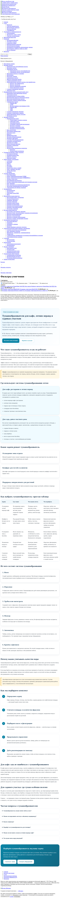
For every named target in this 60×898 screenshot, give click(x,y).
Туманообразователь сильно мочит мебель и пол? (17, 810)
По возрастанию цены (8, 283)
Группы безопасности (13, 199)
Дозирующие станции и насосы (18, 120)
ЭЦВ (11, 108)
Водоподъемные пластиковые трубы (20, 106)
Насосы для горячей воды (17, 83)
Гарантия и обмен (11, 43)
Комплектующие (11, 158)
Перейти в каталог (27, 340)
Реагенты (12, 149)
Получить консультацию (11, 340)
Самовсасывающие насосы (14, 80)
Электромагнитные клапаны (14, 237)
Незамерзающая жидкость (14, 256)
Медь (8, 194)
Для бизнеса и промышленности (12, 31)
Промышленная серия (13, 118)
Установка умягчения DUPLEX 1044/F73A (36, 290)
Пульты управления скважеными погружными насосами (22, 182)
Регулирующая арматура (10, 210)
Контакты (6, 51)
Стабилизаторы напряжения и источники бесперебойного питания (25, 235)
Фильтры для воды (9, 117)
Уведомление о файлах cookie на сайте (17, 48)
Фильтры (9, 172)
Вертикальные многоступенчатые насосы (18, 97)
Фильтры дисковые (15, 125)
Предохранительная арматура (12, 196)
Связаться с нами (10, 861)
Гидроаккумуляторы (12, 153)
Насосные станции (12, 76)
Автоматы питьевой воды (14, 141)
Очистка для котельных (13, 36)
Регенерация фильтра (12, 40)
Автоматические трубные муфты (16, 96)
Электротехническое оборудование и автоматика (17, 228)
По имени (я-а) (43, 283)
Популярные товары (9, 63)
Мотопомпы (10, 75)
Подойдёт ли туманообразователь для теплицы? (17, 827)
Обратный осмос (14, 121)
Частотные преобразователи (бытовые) (17, 186)
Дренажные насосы (12, 69)
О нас (5, 23)
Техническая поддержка (13, 46)
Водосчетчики (11, 239)
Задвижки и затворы (12, 224)
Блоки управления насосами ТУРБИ (16, 176)
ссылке (12, 896)
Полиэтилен (10, 191)
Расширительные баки (13, 155)
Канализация (7, 242)
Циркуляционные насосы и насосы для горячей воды (21, 82)
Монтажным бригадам (10, 37)
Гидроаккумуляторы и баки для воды (14, 152)
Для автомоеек (11, 33)
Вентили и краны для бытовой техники (17, 218)
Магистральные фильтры (13, 144)
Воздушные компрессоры (13, 131)
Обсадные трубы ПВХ (13, 193)
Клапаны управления (12, 145)
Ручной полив (10, 249)
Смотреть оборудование (25, 861)
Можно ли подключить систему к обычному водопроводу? (19, 816)
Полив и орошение (9, 246)
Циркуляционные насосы (17, 87)
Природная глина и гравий (14, 168)
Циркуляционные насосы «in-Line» (16, 114)
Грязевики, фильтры (12, 200)
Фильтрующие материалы (17, 151)
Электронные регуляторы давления (16, 187)
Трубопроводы (8, 189)
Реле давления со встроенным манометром (18, 184)
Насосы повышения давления (18, 86)
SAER (11, 104)
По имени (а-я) (33, 283)
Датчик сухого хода (12, 179)
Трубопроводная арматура (11, 220)
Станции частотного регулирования (16, 229)
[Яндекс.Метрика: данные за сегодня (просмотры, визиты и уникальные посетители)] (6, 888)
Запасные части (11, 90)
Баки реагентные (11, 130)
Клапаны (9, 225)
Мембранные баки (12, 135)
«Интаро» (20, 891)
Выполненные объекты (13, 27)
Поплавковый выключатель (14, 180)
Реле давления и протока (13, 231)
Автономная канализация (14, 244)
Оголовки (9, 166)
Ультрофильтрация (15, 123)
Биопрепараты (11, 245)
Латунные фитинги (12, 221)
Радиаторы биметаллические (14, 258)
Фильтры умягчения (12, 138)
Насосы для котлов (15, 85)
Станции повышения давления (15, 89)
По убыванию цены (21, 283)
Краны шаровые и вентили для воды (16, 227)
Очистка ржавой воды (13, 26)
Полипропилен (11, 190)
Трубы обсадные (11, 170)
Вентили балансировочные (14, 214)
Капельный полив (12, 248)
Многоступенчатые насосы (14, 79)
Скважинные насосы (12, 77)
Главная (6, 22)
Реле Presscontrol (11, 175)
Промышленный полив (13, 252)
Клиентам (6, 38)
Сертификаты (10, 30)
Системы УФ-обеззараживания (15, 139)
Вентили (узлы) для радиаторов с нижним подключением (22, 213)
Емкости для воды (12, 156)
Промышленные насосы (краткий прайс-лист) (16, 92)
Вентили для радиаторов (13, 215)
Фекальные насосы (12, 94)
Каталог (3, 262)
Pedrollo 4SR (13, 103)
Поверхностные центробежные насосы (17, 66)
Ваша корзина (4, 55)
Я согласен (17, 896)
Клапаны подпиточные (13, 204)
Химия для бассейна (9, 259)
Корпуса (9, 134)
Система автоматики (9, 173)
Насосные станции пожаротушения (16, 100)
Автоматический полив (13, 251)
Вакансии (9, 24)
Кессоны (9, 165)
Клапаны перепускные (13, 203)
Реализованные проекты (10, 876)
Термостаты (10, 234)
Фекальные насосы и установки (15, 73)
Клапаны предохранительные (15, 206)
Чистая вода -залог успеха (14, 34)
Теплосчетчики (11, 241)
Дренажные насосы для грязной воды (20, 70)
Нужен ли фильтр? (8, 821)
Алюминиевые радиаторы (14, 255)
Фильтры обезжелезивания (14, 137)
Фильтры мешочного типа (17, 127)
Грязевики (9, 222)
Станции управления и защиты (15, 113)
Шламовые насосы (12, 115)
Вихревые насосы (11, 68)
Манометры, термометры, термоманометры (18, 232)
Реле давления (11, 183)
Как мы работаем (11, 29)
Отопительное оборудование (11, 253)
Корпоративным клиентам (14, 44)
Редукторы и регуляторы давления (16, 211)
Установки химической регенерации (19, 124)
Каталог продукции (9, 873)
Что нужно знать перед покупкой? (13, 838)
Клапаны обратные (12, 201)
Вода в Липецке (11, 50)
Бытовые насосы (8, 65)
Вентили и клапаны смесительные (16, 217)
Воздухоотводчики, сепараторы (15, 197)
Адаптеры (9, 161)
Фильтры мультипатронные (17, 128)
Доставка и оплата (12, 41)
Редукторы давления (12, 208)
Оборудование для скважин (11, 159)
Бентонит (9, 162)
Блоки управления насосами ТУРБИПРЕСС (18, 177)
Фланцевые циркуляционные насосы (17, 93)
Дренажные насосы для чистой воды (20, 72)
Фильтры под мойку (12, 142)
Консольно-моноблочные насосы (16, 99)
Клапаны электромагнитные (14, 207)
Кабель (9, 163)
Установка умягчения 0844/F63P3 (29, 289)
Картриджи (10, 146)
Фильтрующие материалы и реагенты (17, 148)
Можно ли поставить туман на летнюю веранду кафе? (18, 832)
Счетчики (6, 238)
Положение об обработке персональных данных (20, 47)
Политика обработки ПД (10, 877)
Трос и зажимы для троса (13, 169)
